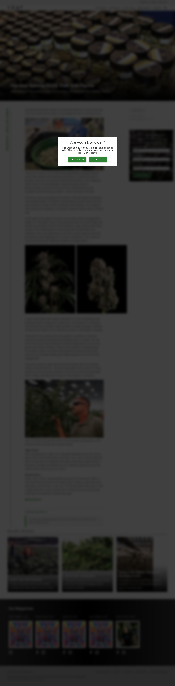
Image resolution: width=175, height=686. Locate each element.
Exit (98, 159)
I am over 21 (77, 159)
